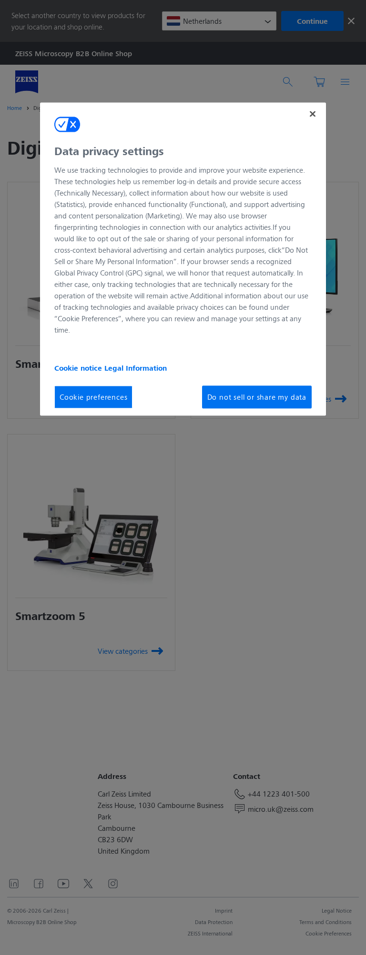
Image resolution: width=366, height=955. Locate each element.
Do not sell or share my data (256, 397)
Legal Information (135, 368)
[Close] (312, 114)
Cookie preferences (93, 397)
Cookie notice (79, 368)
